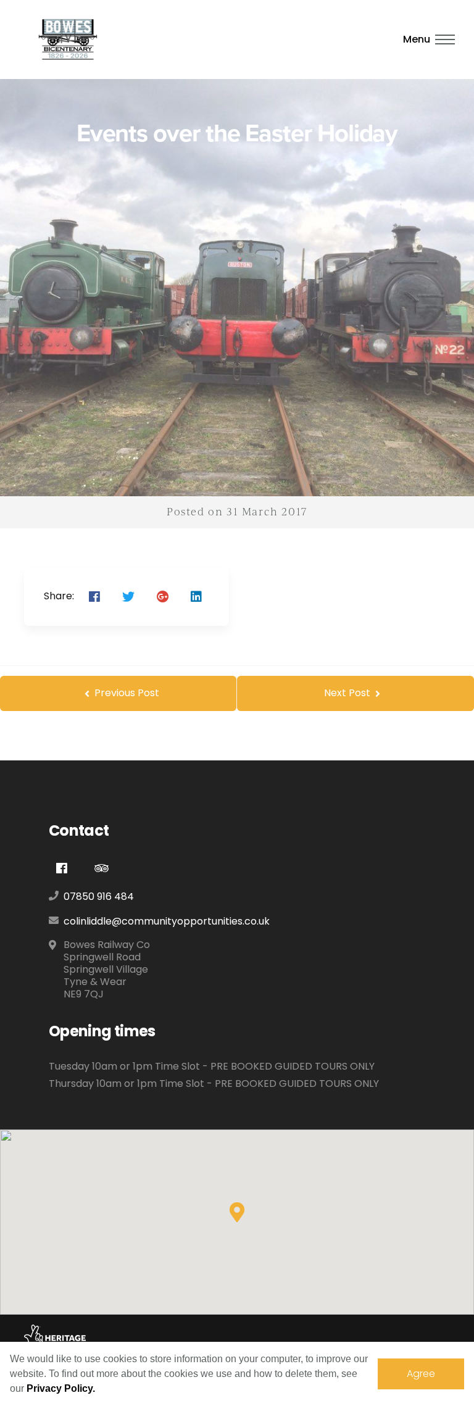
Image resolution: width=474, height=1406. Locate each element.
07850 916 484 (99, 896)
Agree (421, 1373)
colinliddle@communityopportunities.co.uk (167, 921)
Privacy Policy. (61, 1388)
